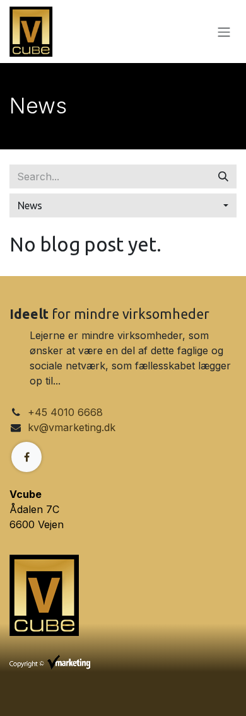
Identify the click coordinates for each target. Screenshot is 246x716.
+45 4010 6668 (65, 412)
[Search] (223, 176)
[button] (123, 205)
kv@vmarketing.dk (71, 427)
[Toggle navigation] (224, 31)
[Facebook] (26, 457)
